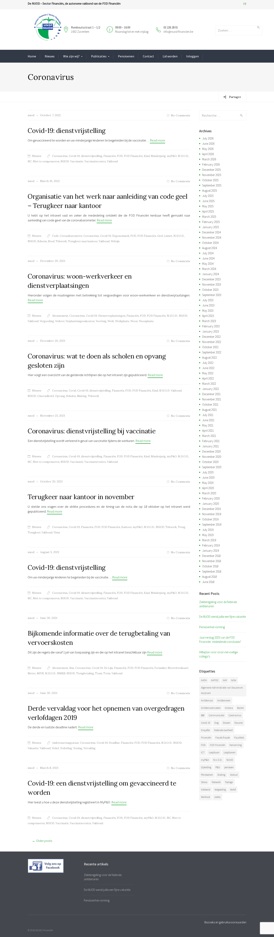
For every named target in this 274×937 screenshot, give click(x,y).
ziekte (217, 797)
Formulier (160, 668)
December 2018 (211, 556)
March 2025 (209, 217)
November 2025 (211, 175)
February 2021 (211, 441)
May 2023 (207, 310)
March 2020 (209, 493)
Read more (157, 140)
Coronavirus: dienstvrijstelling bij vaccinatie (91, 431)
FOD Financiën (133, 156)
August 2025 (209, 190)
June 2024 (208, 258)
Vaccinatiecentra (95, 161)
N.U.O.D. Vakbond (170, 390)
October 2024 (210, 243)
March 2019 (209, 540)
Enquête (205, 730)
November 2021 (211, 399)
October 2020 (210, 462)
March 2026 (209, 159)
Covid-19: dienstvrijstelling (67, 130)
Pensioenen (126, 56)
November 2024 (211, 237)
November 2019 (211, 514)
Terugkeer (34, 532)
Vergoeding (47, 321)
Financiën (110, 156)
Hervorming (235, 745)
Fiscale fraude (222, 737)
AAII (225, 680)
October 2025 (210, 180)
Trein (106, 673)
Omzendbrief (45, 396)
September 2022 (211, 352)
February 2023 (211, 326)
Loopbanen (229, 752)
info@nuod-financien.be (178, 32)
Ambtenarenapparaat (65, 743)
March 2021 (209, 436)
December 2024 (211, 232)
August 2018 (209, 577)
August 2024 (209, 248)
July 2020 (207, 472)
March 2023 (209, 321)
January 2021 (210, 446)
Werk (111, 321)
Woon (134, 321)
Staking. (221, 774)
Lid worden (170, 56)
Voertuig (101, 321)
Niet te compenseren (46, 161)
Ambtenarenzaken (211, 708)
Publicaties (99, 56)
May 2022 (207, 373)
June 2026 (208, 143)
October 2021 (210, 404)
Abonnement (60, 315)
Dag (216, 722)
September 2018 (211, 571)
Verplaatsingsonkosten (80, 321)
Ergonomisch (120, 236)
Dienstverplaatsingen (111, 315)
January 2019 (210, 550)
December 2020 (211, 451)
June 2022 (208, 368)
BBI (202, 715)
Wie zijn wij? (71, 56)
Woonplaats (146, 321)
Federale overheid (223, 730)
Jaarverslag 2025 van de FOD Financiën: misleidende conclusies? (220, 640)
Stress (204, 782)
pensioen (229, 767)
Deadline (114, 743)
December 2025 (211, 170)
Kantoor (126, 527)
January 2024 (210, 274)
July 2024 (207, 253)
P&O (217, 767)
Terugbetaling (85, 673)
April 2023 (208, 316)
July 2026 (207, 138)
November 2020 (211, 457)
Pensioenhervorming (212, 627)
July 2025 (207, 196)
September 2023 (211, 295)
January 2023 (210, 331)
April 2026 (208, 154)
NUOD (65, 161)
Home (32, 56)
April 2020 (208, 488)
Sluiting (82, 396)
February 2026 (211, 164)
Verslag (77, 748)
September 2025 (211, 185)
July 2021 (207, 415)
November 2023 (211, 284)
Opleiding (206, 767)
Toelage (229, 782)
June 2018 (208, 582)
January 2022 (210, 389)
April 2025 (208, 211)
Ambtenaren (223, 700)
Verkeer (59, 321)
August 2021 (209, 410)
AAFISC (215, 680)
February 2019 (211, 545)
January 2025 (210, 227)
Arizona (229, 708)
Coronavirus (60, 156)
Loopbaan (214, 752)
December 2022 (211, 337)
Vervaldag (89, 748)
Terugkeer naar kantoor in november (81, 497)
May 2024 (207, 264)
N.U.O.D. (183, 156)
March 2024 (209, 269)
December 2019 (211, 509)
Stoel (51, 241)
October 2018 (210, 566)
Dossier (226, 722)
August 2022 (209, 357)
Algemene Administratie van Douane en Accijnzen (222, 690)
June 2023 (208, 305)
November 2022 (211, 342)
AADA (204, 680)
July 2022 (207, 363)
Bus (71, 668)
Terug (181, 527)
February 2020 (211, 498)
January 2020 (210, 504)
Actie (233, 680)
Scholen (71, 396)
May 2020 (207, 483)
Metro (32, 673)
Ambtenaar (207, 700)
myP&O (172, 156)
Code (55, 236)
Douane (238, 722)
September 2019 (211, 524)
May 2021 (207, 425)
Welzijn (115, 241)
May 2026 (207, 149)
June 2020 (208, 477)
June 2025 (208, 201)
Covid (72, 390)
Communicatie (216, 715)
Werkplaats (122, 321)
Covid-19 (74, 156)
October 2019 (210, 519)
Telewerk (61, 241)
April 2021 (208, 430)
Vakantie (33, 748)
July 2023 (207, 300)
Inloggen (192, 56)
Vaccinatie (76, 161)
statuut (234, 774)
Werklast (205, 797)
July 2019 (207, 530)
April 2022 (208, 378)
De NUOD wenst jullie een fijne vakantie (222, 617)
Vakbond (112, 161)
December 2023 (211, 279)
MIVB (40, 673)
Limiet (168, 236)
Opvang (60, 396)
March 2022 (209, 384)
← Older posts (42, 840)
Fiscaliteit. (239, 737)
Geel (160, 236)
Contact (148, 56)
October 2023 (210, 290)
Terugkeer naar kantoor (82, 241)
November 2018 (211, 561)
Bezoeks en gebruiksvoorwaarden (225, 922)
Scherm (42, 241)
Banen (240, 708)
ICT (203, 752)
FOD (120, 156)
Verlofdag (66, 748)
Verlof (55, 748)
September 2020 (211, 467)
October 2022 (210, 347)
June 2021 (208, 420)
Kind (147, 156)
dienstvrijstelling (91, 156)
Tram (98, 673)
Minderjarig (158, 156)
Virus (57, 532)
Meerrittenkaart (178, 668)
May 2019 (207, 535)
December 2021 (211, 394)
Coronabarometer (71, 236)
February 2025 (211, 222)
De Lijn (108, 668)
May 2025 (207, 206)
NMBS (61, 673)
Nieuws (50, 56)
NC (30, 161)
